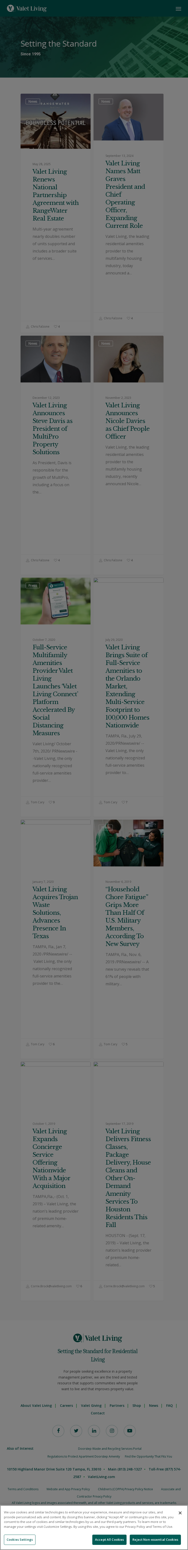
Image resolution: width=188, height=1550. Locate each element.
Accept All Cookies (109, 1539)
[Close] (180, 1513)
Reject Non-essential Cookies (155, 1539)
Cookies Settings (20, 1539)
